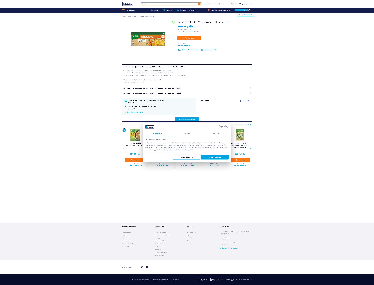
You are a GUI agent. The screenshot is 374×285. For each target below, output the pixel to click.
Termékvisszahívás (159, 255)
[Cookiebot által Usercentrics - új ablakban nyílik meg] (220, 126)
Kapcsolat (189, 235)
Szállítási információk (160, 246)
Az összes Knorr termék (241, 124)
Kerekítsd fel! (125, 246)
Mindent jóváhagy (215, 157)
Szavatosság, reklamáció (161, 252)
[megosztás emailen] (244, 102)
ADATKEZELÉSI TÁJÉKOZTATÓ (160, 279)
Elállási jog (157, 238)
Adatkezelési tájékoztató (161, 241)
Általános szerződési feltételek (162, 235)
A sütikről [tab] (216, 133)
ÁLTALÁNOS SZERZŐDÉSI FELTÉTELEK (140, 279)
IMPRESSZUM (175, 279)
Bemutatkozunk (191, 232)
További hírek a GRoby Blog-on (228, 248)
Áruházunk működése (211, 4)
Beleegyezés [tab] (157, 133)
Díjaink (189, 241)
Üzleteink (221, 4)
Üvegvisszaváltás (126, 241)
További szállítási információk (133, 112)
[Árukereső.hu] (244, 267)
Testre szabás (185, 157)
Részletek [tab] (187, 133)
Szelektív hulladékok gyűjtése (130, 243)
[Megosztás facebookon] (240, 102)
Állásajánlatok (190, 243)
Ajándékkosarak (126, 232)
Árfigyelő (124, 235)
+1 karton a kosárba (184, 45)
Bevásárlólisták (126, 238)
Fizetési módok (158, 243)
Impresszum (158, 249)
